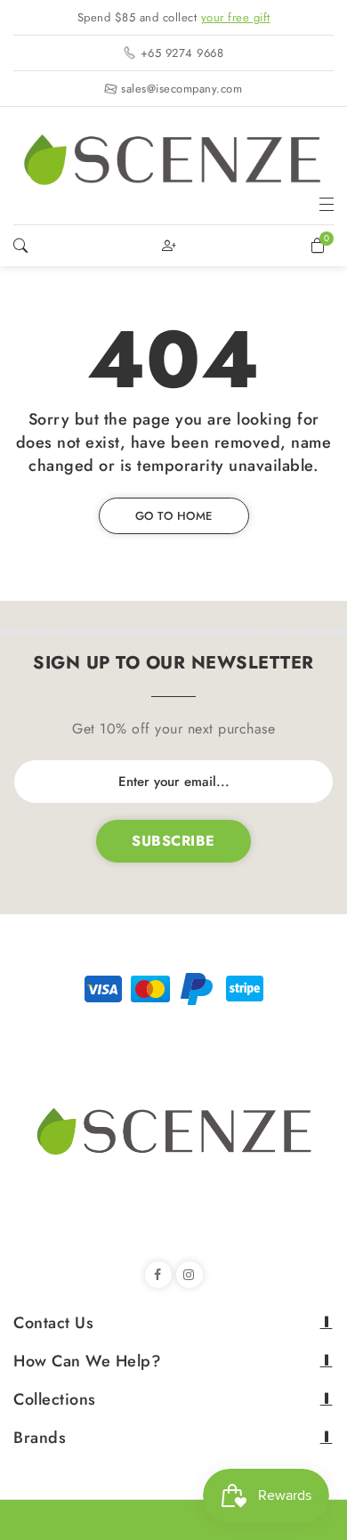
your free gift (235, 17)
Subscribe (173, 841)
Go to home (174, 515)
